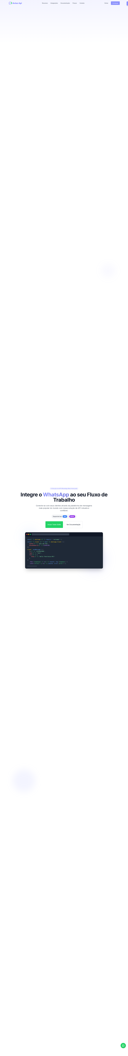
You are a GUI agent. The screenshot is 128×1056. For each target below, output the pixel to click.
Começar (115, 3)
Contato (82, 3)
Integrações (54, 3)
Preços (75, 3)
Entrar (106, 3)
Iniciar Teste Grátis (54, 524)
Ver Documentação (73, 524)
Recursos (45, 3)
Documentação (65, 3)
